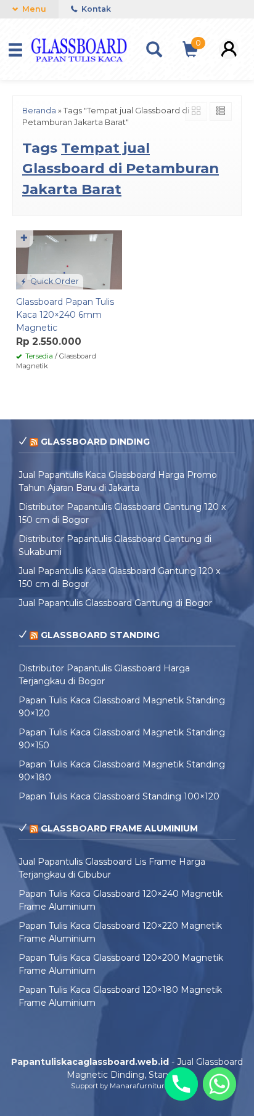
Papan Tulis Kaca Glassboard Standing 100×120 (118, 796)
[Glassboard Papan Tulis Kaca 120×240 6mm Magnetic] (69, 259)
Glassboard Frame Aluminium (119, 828)
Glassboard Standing (100, 635)
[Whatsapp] (219, 1084)
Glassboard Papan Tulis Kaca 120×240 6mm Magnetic (65, 314)
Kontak (95, 9)
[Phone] (181, 1084)
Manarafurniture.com (147, 1086)
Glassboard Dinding (95, 441)
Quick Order (53, 281)
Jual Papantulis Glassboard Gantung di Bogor (115, 603)
